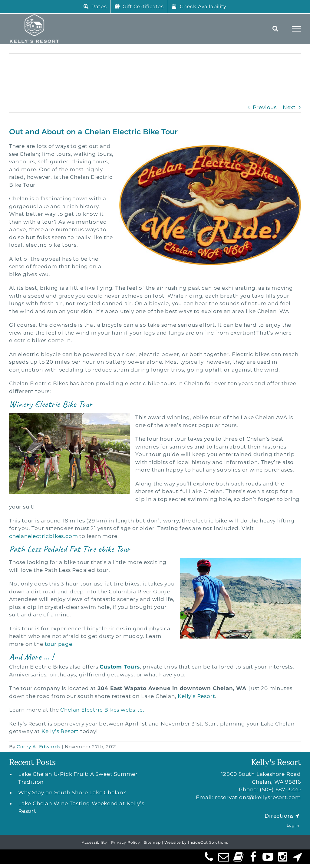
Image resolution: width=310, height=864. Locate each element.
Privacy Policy (125, 842)
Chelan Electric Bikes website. (102, 710)
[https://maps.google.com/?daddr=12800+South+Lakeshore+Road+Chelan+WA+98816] (297, 816)
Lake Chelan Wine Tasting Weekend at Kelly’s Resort (81, 807)
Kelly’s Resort (196, 696)
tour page (58, 644)
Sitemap (152, 842)
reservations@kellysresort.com (258, 797)
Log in (293, 825)
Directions (279, 816)
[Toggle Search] (275, 28)
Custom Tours (120, 667)
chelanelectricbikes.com (43, 536)
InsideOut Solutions (208, 842)
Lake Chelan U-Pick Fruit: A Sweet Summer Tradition (78, 778)
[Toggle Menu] (296, 29)
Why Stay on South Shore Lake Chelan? (72, 792)
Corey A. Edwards (38, 746)
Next (289, 107)
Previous (265, 107)
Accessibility (94, 842)
